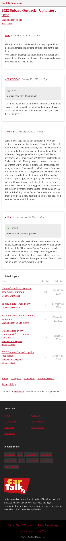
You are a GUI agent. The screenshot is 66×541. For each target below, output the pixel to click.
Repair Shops (37, 427)
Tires (19, 454)
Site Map (42, 531)
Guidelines (29, 378)
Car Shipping (31, 454)
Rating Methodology (48, 525)
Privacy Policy (9, 384)
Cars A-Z (35, 415)
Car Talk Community (12, 3)
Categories (16, 378)
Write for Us (28, 525)
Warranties (9, 454)
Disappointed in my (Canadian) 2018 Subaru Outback (15, 334)
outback (11, 344)
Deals (21, 460)
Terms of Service (46, 378)
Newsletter (9, 427)
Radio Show (37, 421)
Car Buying (10, 460)
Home (5, 378)
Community (9, 433)
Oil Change (32, 460)
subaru (9, 23)
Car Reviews (10, 421)
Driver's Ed (46, 454)
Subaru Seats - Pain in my (16, 303)
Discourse (19, 391)
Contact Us (13, 525)
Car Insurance (11, 466)
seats (4, 23)
